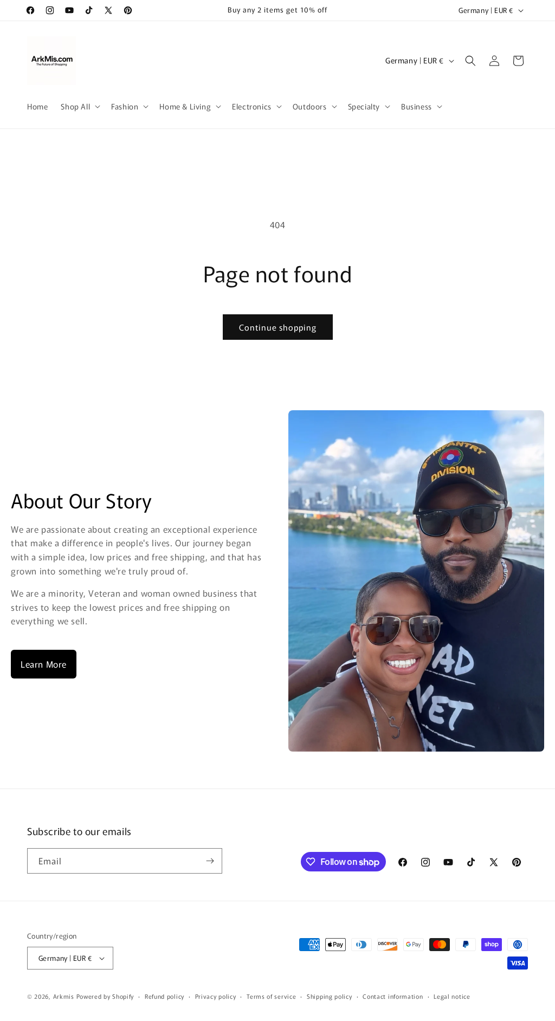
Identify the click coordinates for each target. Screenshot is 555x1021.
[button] (79, 106)
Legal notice (452, 996)
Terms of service (271, 996)
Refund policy (164, 996)
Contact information (393, 996)
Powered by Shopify (105, 996)
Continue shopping (278, 327)
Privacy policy (215, 996)
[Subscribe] (210, 861)
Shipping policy (329, 996)
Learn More (44, 663)
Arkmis (63, 996)
